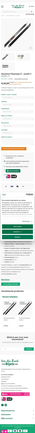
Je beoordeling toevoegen (10, 284)
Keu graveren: (5, 123)
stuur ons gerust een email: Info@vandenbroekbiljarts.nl (14, 388)
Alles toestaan (18, 226)
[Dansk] (31, 14)
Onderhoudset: (5, 109)
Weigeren (17, 237)
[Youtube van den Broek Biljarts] (5, 405)
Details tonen (26, 221)
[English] (28, 14)
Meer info (10, 90)
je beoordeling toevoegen (21, 79)
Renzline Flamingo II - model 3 (13, 16)
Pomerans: (4, 102)
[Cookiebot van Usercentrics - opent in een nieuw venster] (26, 195)
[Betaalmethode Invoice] (17, 186)
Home (2, 16)
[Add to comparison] (13, 302)
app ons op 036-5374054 (8, 384)
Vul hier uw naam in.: (6, 137)
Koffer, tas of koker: (6, 116)
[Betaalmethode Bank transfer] (23, 186)
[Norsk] (33, 14)
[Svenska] (29, 14)
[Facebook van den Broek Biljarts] (2, 405)
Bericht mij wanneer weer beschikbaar (13, 149)
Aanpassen (16, 231)
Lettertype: (4, 130)
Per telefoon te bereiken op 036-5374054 (11, 386)
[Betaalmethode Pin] (11, 186)
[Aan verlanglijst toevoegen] (15, 302)
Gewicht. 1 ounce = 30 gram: (9, 95)
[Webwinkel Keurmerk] (15, 394)
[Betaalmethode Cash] (6, 186)
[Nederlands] (26, 14)
